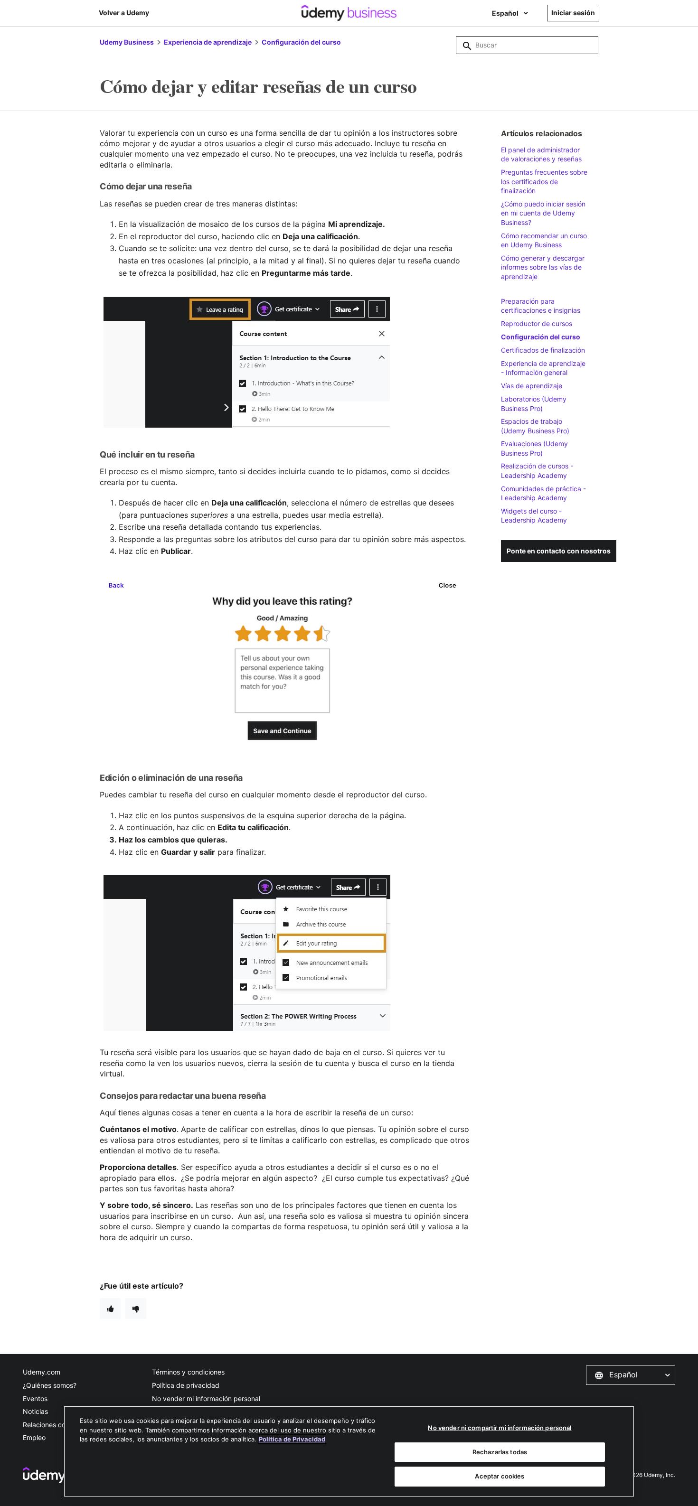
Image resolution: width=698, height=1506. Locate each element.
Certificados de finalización (543, 350)
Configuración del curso (301, 42)
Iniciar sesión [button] (573, 13)
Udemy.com (41, 1372)
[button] (630, 1375)
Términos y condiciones (188, 1372)
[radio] (110, 1308)
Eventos (35, 1398)
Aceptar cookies (499, 1476)
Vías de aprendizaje (531, 386)
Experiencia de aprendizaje (208, 42)
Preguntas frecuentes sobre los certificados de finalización (544, 181)
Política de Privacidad (292, 1439)
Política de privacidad (185, 1385)
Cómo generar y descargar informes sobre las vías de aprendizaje (543, 267)
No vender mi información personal (206, 1398)
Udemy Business (127, 42)
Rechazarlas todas (499, 1452)
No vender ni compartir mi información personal (499, 1427)
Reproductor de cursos (536, 323)
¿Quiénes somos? (49, 1385)
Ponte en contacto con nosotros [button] (559, 551)
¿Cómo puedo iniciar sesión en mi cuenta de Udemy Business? (543, 213)
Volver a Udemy (124, 13)
